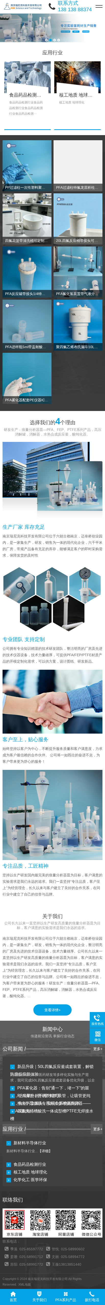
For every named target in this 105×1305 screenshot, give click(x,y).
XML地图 (24, 1284)
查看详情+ (52, 1010)
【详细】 (45, 1151)
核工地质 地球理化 (30, 1172)
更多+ (97, 1049)
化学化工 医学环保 (30, 1180)
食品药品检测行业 (30, 1164)
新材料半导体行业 (30, 1143)
